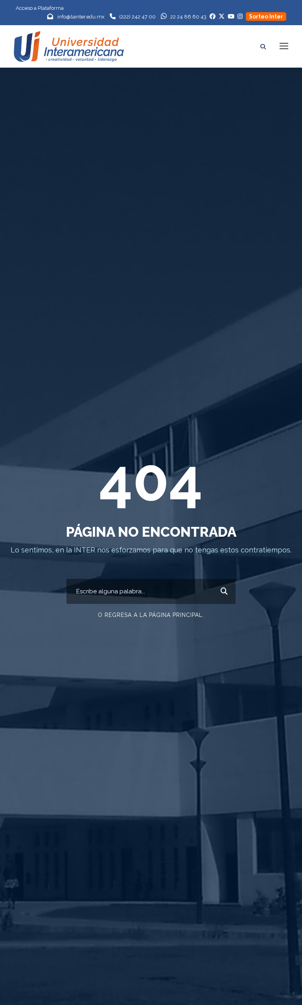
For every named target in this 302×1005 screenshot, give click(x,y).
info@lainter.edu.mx (81, 17)
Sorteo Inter (266, 16)
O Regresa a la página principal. (151, 615)
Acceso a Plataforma (40, 8)
